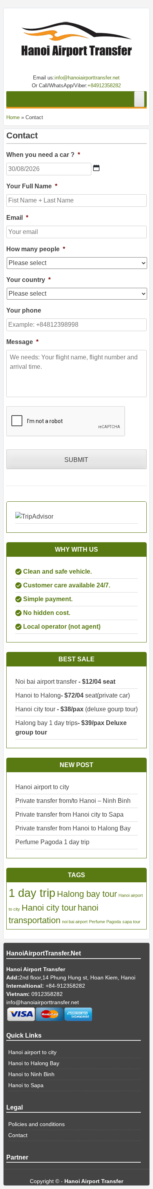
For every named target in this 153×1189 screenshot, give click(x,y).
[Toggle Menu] (139, 99)
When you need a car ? (43, 154)
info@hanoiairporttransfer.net (87, 78)
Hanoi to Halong (38, 695)
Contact (17, 1135)
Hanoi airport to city (42, 787)
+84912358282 (104, 85)
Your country (28, 279)
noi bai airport (74, 921)
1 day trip (32, 892)
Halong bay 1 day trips (46, 723)
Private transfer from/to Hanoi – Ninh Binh (73, 800)
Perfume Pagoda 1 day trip (52, 842)
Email (17, 217)
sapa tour (131, 921)
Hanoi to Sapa (26, 1085)
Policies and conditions (36, 1124)
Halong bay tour (87, 894)
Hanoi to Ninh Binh (31, 1074)
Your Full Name (31, 186)
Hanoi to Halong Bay (33, 1063)
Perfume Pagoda (105, 921)
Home (13, 117)
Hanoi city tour (35, 709)
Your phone (23, 310)
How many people (35, 249)
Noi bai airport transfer (46, 681)
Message (22, 342)
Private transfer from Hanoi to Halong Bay (73, 828)
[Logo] (76, 42)
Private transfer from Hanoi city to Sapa (69, 814)
